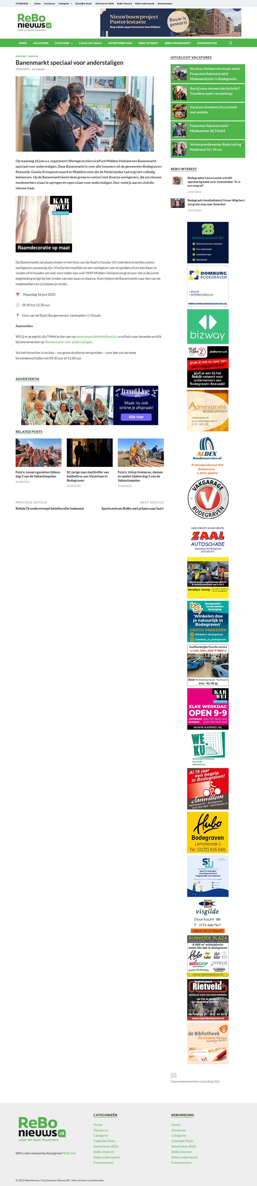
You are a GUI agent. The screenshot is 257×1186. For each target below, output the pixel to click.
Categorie (64, 3)
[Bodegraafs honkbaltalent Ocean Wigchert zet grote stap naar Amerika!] (178, 201)
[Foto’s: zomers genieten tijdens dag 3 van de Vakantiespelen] (39, 454)
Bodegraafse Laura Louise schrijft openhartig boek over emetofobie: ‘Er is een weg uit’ (214, 181)
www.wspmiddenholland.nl (96, 336)
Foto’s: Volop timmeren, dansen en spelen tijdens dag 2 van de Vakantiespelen (140, 476)
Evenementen (165, 3)
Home (37, 3)
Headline (21, 56)
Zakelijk (33, 56)
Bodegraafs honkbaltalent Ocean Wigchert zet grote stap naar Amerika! (216, 202)
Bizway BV (64, 1180)
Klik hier (70, 1153)
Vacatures (49, 3)
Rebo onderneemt (144, 3)
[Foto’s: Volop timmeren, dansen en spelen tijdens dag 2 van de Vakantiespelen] (141, 454)
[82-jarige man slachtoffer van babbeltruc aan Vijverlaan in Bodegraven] (90, 454)
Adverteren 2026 (104, 3)
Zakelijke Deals (83, 3)
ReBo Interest (124, 3)
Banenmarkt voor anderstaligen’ (69, 342)
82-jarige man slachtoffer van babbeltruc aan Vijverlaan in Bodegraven (88, 476)
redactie (40, 69)
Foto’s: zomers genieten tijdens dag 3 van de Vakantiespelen (38, 474)
